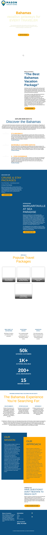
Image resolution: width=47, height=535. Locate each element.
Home (18, 514)
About (18, 516)
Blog (18, 517)
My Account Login (20, 518)
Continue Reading (15, 140)
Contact (18, 515)
